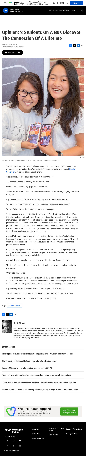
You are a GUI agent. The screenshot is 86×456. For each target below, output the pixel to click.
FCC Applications (72, 434)
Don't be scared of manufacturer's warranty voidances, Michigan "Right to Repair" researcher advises (40, 389)
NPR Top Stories (14, 306)
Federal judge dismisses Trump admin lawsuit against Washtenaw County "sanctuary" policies (37, 354)
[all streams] (83, 10)
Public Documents (38, 438)
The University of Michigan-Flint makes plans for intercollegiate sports (29, 361)
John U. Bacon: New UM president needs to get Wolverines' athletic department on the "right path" (39, 382)
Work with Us (36, 434)
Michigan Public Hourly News (56, 429)
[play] (5, 10)
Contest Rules (53, 434)
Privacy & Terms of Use (74, 429)
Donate (77, 3)
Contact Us (35, 429)
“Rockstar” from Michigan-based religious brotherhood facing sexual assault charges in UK (36, 375)
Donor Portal (63, 3)
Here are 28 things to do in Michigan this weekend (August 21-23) (27, 368)
